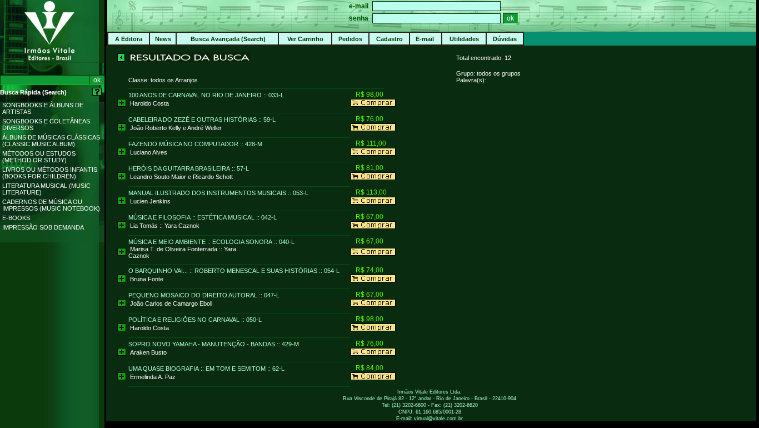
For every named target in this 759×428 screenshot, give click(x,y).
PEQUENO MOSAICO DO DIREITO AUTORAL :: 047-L (203, 295)
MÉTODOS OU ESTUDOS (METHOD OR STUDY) (39, 156)
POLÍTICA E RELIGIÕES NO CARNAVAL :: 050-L (195, 319)
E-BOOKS (16, 218)
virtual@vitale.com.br (438, 418)
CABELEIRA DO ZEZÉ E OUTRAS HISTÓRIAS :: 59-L (202, 119)
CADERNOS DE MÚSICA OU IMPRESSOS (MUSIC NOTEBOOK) (51, 205)
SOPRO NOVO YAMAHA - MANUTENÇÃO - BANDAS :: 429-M (213, 344)
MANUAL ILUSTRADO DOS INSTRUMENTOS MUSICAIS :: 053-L (218, 193)
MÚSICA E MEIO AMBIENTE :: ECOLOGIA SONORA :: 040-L (211, 241)
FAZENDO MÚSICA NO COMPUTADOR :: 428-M (195, 144)
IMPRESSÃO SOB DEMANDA (43, 227)
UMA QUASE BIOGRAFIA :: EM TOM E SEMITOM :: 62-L (206, 368)
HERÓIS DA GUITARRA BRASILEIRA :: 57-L (188, 168)
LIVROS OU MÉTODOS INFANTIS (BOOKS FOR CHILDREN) (49, 173)
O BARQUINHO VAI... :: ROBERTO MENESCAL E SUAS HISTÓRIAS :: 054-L (233, 270)
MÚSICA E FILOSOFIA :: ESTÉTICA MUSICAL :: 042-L (202, 217)
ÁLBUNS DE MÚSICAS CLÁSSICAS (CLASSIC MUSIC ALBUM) (51, 140)
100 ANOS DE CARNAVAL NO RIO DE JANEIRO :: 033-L (206, 95)
